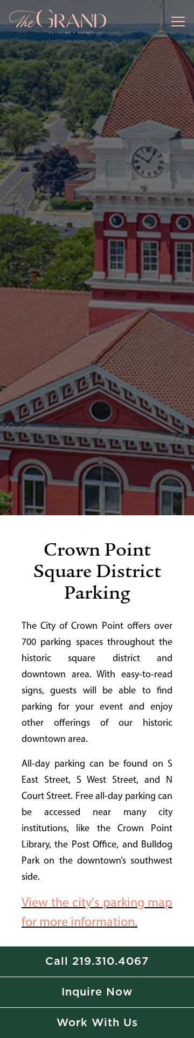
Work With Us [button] (97, 1023)
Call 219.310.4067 (97, 961)
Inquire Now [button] (97, 992)
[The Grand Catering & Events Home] (58, 21)
